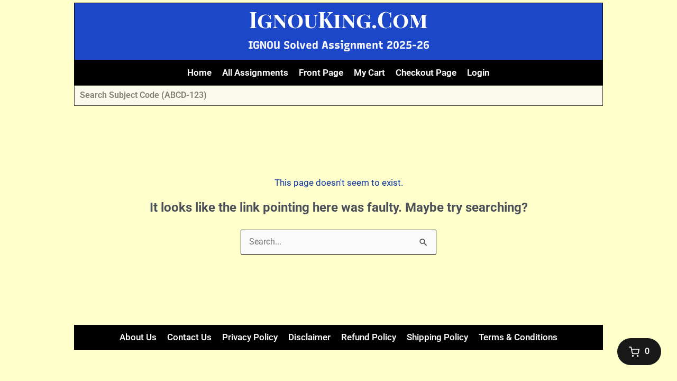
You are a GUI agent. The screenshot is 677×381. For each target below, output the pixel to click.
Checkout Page (426, 72)
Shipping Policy (437, 337)
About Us (138, 337)
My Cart (369, 72)
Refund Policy (368, 337)
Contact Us (189, 337)
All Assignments (255, 72)
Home (199, 72)
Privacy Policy (250, 337)
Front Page (321, 72)
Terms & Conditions (518, 337)
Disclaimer (309, 337)
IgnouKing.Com (338, 19)
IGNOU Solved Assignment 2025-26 (338, 45)
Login (478, 72)
